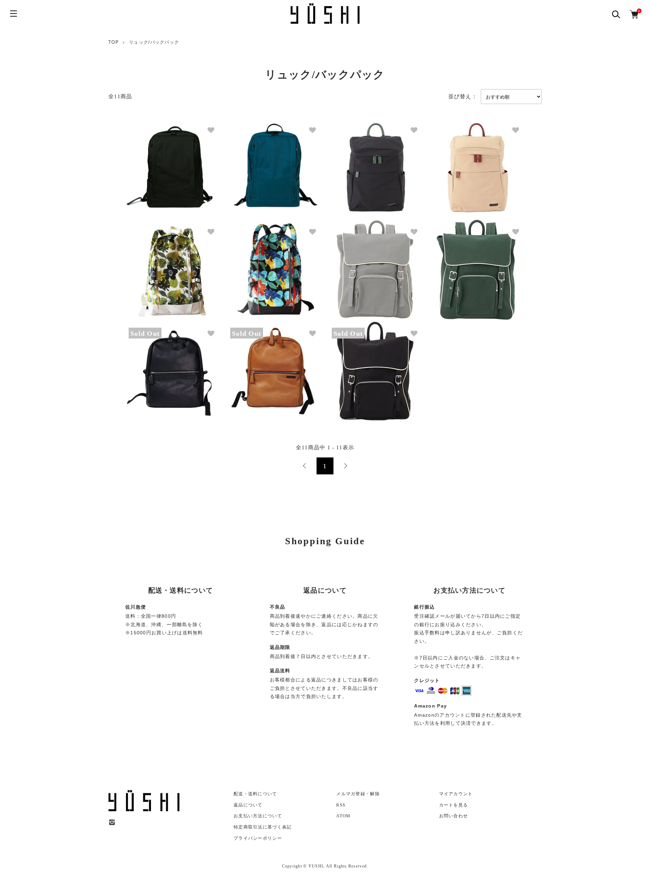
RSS (340, 804)
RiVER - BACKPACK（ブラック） (159, 162)
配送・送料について (255, 793)
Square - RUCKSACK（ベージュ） (463, 162)
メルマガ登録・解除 (358, 793)
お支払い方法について (258, 815)
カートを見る (453, 804)
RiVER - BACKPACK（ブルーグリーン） (266, 162)
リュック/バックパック (154, 42)
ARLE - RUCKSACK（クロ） (358, 365)
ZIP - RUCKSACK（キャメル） (258, 365)
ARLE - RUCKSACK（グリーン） (463, 264)
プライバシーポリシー (258, 838)
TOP (113, 42)
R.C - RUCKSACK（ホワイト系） (159, 264)
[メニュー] (13, 13)
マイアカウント (456, 793)
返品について (248, 804)
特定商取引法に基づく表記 (262, 827)
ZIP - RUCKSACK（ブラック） (157, 365)
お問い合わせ (453, 815)
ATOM (343, 815)
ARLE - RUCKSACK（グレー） (360, 264)
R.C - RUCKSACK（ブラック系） (260, 264)
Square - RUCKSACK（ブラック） (362, 162)
